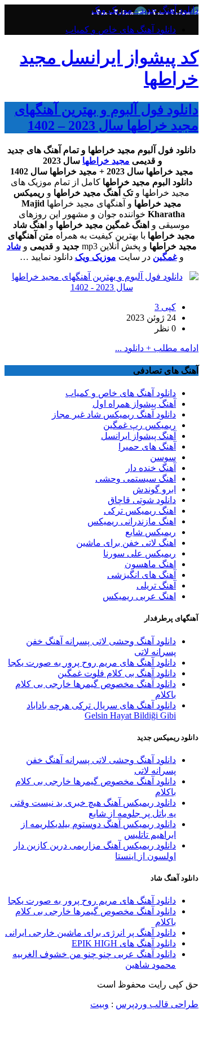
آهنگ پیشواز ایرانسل (138, 436)
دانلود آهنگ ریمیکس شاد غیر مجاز (114, 414)
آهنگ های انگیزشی (141, 575)
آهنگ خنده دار (151, 468)
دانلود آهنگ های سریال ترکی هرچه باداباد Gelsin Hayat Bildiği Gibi (101, 710)
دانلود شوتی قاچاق (142, 500)
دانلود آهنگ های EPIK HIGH (124, 943)
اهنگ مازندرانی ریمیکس (131, 521)
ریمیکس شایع (150, 532)
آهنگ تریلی (156, 585)
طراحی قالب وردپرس (157, 1004)
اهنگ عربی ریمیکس (139, 596)
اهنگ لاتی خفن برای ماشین (126, 542)
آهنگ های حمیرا (147, 446)
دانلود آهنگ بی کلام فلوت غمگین (117, 673)
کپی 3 (165, 307)
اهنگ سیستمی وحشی (135, 478)
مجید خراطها (106, 160)
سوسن (163, 457)
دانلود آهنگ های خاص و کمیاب (120, 29)
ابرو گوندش (154, 489)
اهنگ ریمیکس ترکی (140, 510)
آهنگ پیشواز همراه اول (134, 403)
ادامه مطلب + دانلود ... (156, 348)
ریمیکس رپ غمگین (139, 425)
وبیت (99, 1004)
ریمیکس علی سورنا (139, 553)
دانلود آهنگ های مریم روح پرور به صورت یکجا (92, 662)
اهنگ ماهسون (150, 564)
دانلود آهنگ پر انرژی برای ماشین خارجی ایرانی (90, 932)
